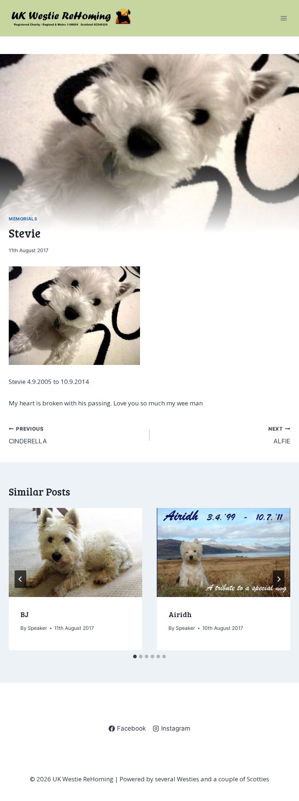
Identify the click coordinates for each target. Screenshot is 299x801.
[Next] (278, 579)
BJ (24, 614)
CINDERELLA (28, 435)
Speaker (37, 628)
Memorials (23, 219)
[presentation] (75, 552)
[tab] (135, 656)
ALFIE (279, 435)
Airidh (180, 614)
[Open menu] (283, 18)
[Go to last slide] (20, 579)
